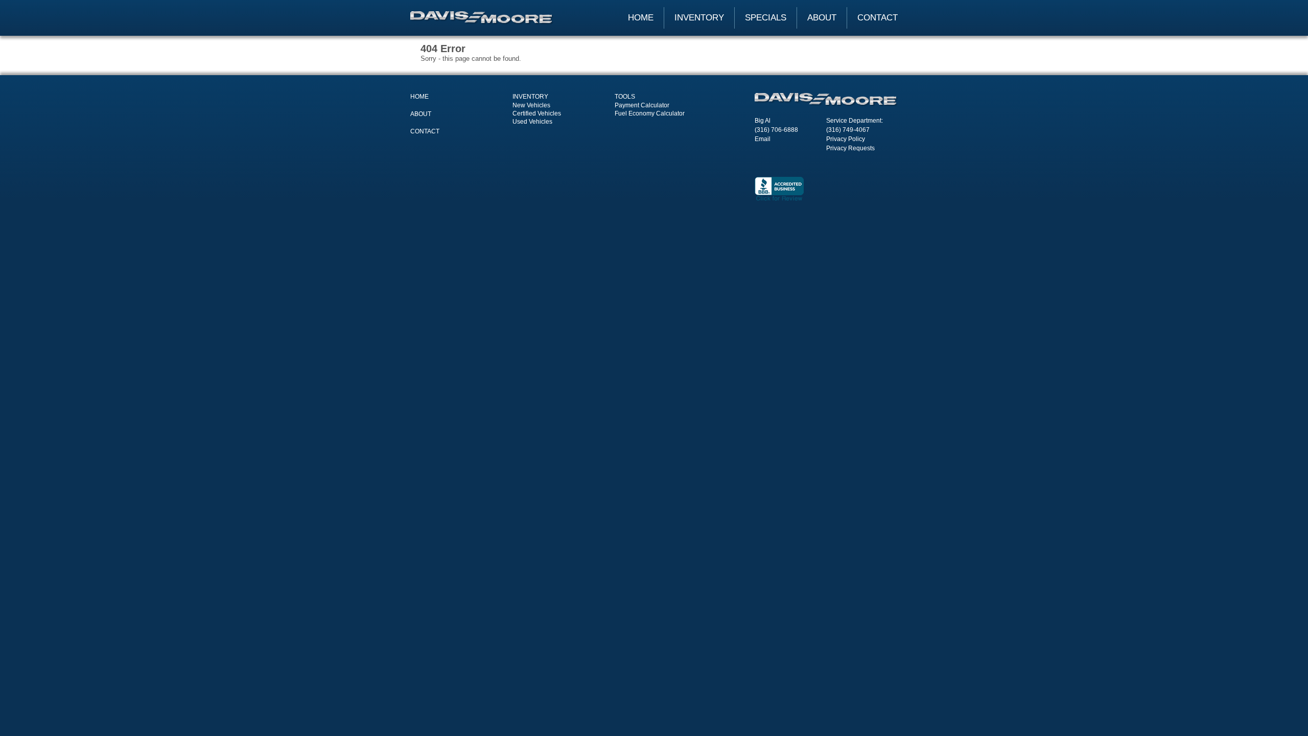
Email (762, 139)
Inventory (699, 17)
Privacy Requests (850, 148)
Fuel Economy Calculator (650, 113)
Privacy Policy (845, 139)
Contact (877, 17)
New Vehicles (531, 105)
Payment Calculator (642, 105)
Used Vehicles (532, 121)
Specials (765, 17)
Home (640, 17)
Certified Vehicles (536, 113)
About (821, 17)
